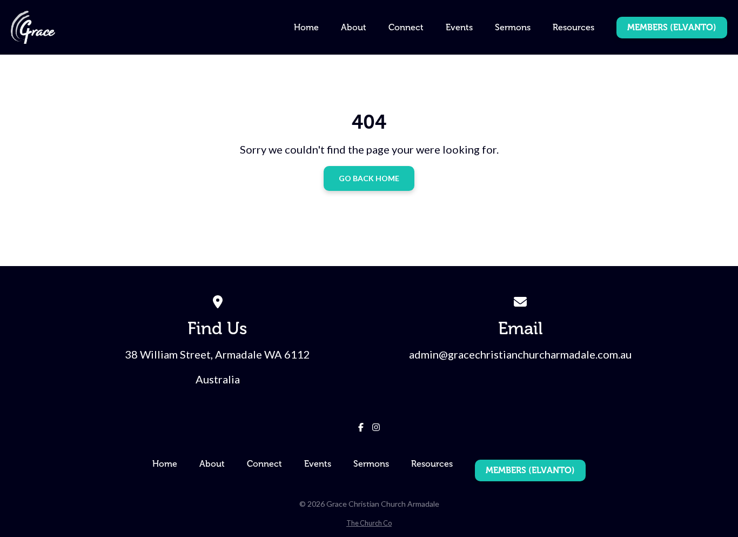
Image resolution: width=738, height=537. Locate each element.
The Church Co (369, 523)
